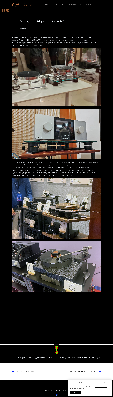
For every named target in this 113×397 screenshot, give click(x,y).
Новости (47, 5)
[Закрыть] (110, 381)
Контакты (88, 5)
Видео (62, 5)
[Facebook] (3, 10)
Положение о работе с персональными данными (56, 390)
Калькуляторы (72, 5)
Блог (30, 29)
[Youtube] (7, 10)
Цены (81, 5)
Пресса (55, 5)
